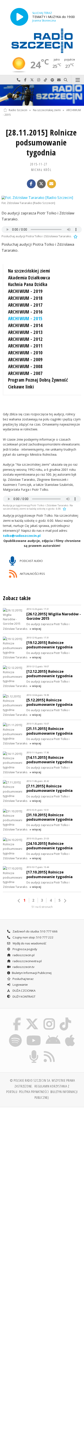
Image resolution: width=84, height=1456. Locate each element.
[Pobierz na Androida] (53, 1035)
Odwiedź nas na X (32, 80)
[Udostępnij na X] (41, 183)
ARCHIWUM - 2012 (25, 339)
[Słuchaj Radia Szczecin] (19, 17)
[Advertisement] (42, 1154)
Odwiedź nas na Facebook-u (25, 80)
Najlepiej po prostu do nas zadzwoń (18, 80)
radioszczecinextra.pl (27, 961)
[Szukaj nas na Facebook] (16, 1018)
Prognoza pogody (24, 949)
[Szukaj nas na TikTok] (65, 1018)
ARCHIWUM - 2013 (25, 332)
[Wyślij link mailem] (51, 183)
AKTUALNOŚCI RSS (32, 573)
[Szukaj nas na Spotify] (15, 1035)
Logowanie (20, 985)
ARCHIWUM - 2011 (25, 346)
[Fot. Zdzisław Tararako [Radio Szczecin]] (42, 198)
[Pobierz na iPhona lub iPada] (70, 1035)
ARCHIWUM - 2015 (25, 318)
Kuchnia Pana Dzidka (27, 284)
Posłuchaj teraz (23, 979)
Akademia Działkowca (29, 278)
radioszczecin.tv (23, 967)
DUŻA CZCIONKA (23, 991)
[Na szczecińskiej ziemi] (42, 95)
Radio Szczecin (18, 110)
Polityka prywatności (34, 1091)
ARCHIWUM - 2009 (25, 359)
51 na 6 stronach (42, 907)
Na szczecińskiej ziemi (47, 110)
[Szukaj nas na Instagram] (49, 1018)
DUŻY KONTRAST (23, 997)
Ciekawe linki (21, 387)
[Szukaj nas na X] (32, 1018)
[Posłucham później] (75, 236)
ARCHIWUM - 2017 (25, 305)
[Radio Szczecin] (42, 41)
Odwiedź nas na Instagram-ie (38, 80)
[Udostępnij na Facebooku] (31, 183)
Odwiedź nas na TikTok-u (45, 80)
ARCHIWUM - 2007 (25, 373)
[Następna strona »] (65, 901)
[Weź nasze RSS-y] (49, 1051)
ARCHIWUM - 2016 (25, 312)
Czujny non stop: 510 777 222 (33, 937)
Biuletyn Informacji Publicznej (32, 973)
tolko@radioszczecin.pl (22, 536)
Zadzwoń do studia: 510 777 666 (35, 931)
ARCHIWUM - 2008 (25, 366)
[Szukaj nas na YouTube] (33, 1035)
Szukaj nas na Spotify (52, 80)
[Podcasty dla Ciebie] (33, 1051)
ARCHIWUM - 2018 (25, 298)
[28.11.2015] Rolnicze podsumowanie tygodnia (41, 142)
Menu (77, 80)
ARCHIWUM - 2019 (25, 291)
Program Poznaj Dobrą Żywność (38, 380)
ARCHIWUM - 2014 (25, 325)
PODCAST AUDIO (31, 561)
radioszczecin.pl (23, 955)
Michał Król (41, 169)
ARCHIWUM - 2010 (25, 352)
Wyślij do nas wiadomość (59, 80)
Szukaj (65, 80)
